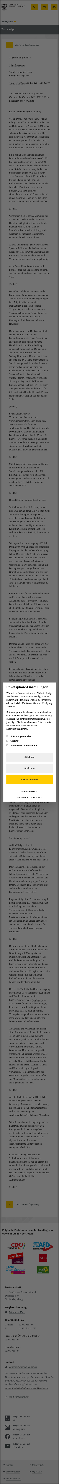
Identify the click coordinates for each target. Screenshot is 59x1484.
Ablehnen (29, 757)
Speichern (29, 768)
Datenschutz (36, 797)
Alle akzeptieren (29, 779)
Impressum (22, 797)
